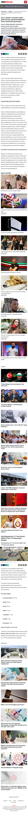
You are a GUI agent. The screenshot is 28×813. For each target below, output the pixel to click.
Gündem (10, 11)
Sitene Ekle (13, 802)
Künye (10, 800)
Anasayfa (5, 11)
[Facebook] (2, 54)
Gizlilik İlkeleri (20, 800)
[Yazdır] (19, 54)
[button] (21, 54)
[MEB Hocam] (7, 2)
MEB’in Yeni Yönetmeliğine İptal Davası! (14, 6)
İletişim (14, 800)
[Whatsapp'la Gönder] (8, 54)
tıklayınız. (16, 810)
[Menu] (25, 2)
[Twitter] (4, 54)
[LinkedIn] (6, 54)
